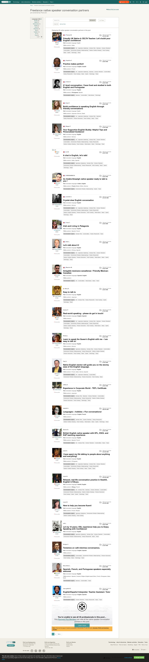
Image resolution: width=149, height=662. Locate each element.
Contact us (10, 645)
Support (135, 644)
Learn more (82, 625)
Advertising (130, 644)
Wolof (35, 22)
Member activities (132, 642)
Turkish (35, 32)
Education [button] (45, 2)
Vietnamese (36, 24)
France (58, 68)
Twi (36, 30)
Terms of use (144, 644)
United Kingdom (58, 204)
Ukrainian (36, 28)
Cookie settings (128, 657)
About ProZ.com (114, 644)
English (144, 649)
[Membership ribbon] (64, 35)
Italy (57, 42)
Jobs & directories (121, 642)
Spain (57, 152)
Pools (31, 5)
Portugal (57, 458)
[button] (134, 2)
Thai (36, 35)
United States (57, 134)
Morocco (57, 183)
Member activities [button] (36, 2)
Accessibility (136, 649)
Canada (58, 110)
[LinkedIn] (35, 650)
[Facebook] (31, 650)
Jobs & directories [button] (25, 2)
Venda (35, 25)
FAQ (139, 644)
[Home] (130, 2)
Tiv (36, 33)
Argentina (57, 230)
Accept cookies (139, 657)
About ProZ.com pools (113, 9)
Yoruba (36, 20)
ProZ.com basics (123, 644)
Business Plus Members (67, 619)
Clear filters (63, 24)
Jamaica (57, 573)
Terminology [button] (16, 2)
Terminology (111, 642)
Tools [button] (51, 2)
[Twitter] (39, 650)
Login (145, 2)
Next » (59, 634)
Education (140, 642)
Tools (145, 642)
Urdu (36, 27)
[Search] (140, 2)
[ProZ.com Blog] (43, 650)
